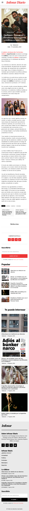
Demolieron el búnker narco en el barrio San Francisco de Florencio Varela (18, 299)
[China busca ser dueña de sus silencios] (5, 271)
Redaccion (15, 45)
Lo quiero (13, 499)
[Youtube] (15, 445)
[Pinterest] (16, 239)
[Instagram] (7, 445)
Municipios (10, 32)
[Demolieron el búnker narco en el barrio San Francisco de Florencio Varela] (5, 299)
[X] (12, 239)
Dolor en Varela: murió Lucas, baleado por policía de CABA (21, 213)
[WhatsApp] (19, 239)
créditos (8, 205)
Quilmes (19, 32)
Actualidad (4, 473)
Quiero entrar (14, 256)
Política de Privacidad (18, 259)
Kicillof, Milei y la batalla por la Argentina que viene (18, 292)
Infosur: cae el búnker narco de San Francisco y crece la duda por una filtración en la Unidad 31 (18, 278)
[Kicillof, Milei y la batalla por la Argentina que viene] (5, 292)
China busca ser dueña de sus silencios (13, 334)
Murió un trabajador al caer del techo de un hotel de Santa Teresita (7, 213)
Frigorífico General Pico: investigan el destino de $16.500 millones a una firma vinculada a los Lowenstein (18, 285)
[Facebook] (9, 239)
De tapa (3, 480)
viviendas (18, 205)
